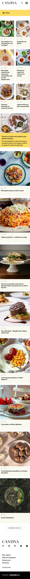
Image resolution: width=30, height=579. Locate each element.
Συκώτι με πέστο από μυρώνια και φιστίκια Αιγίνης (14, 137)
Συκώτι (4, 141)
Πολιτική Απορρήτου (9, 558)
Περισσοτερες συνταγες (14, 528)
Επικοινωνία (6, 560)
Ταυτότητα (5, 563)
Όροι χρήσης (6, 555)
